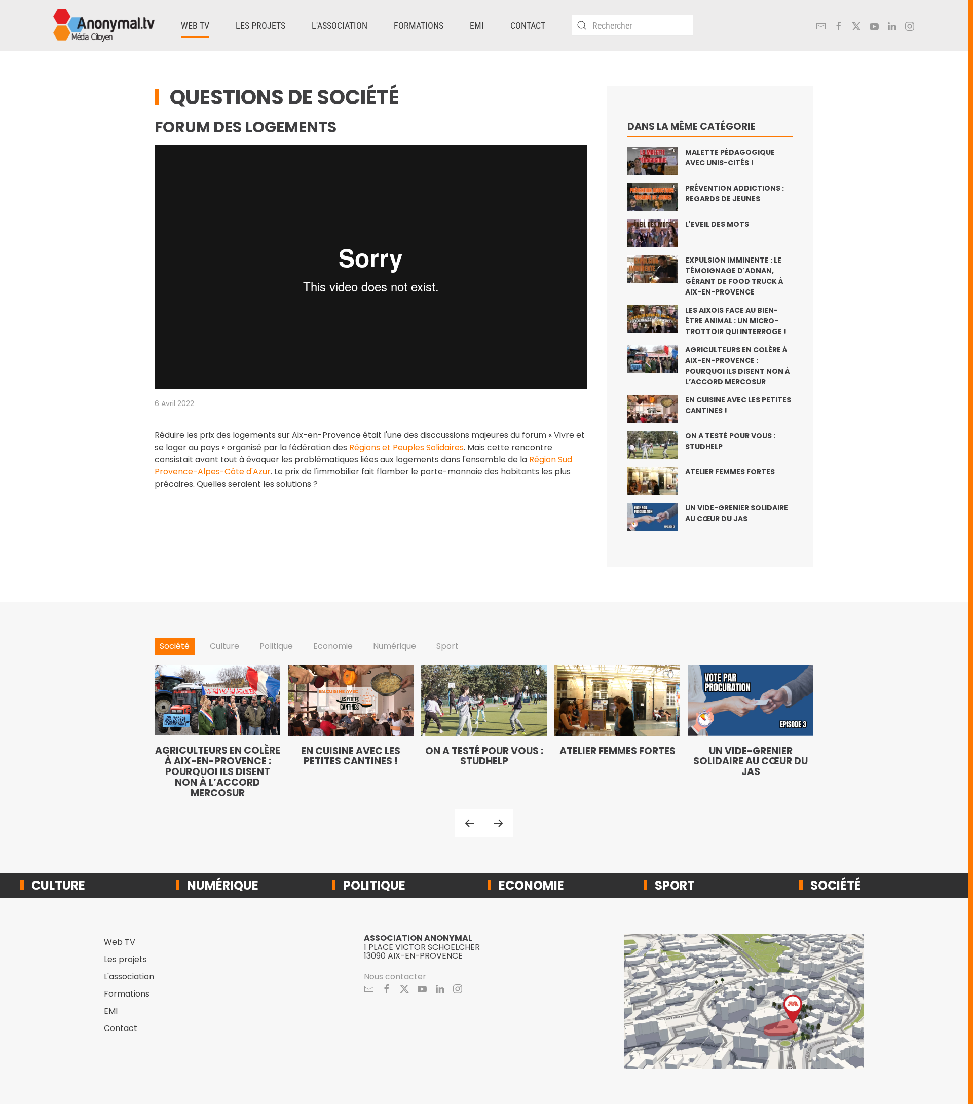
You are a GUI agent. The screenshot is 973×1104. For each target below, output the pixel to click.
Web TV (119, 942)
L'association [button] (339, 25)
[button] (469, 823)
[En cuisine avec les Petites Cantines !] (351, 732)
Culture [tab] (224, 646)
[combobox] (632, 25)
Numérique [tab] (394, 646)
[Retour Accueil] (104, 25)
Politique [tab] (276, 646)
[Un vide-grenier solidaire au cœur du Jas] (750, 732)
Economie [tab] (333, 646)
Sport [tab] (447, 646)
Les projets (125, 959)
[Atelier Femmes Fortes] (617, 732)
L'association (129, 976)
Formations (418, 25)
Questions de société (284, 97)
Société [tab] (175, 646)
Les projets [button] (260, 25)
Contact (527, 25)
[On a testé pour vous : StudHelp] (484, 732)
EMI (477, 25)
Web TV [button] (195, 25)
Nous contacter (395, 976)
